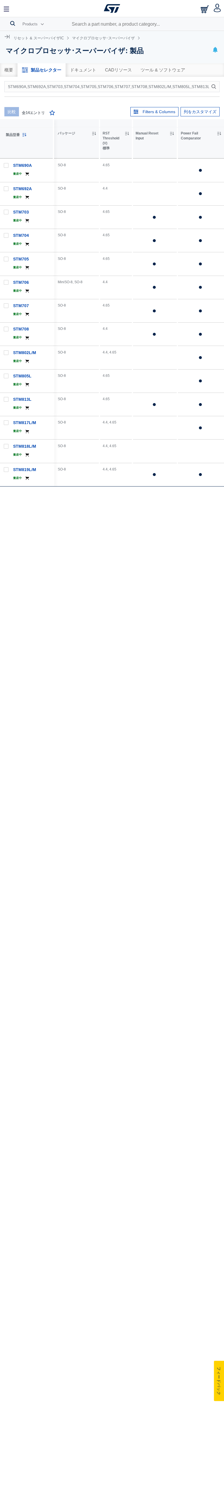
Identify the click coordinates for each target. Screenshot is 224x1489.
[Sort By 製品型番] (24, 134)
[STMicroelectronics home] (112, 8)
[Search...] (13, 23)
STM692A (22, 188)
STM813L (22, 399)
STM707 (21, 305)
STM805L (22, 376)
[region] (139, 303)
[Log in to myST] (217, 8)
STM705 (21, 259)
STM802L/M (24, 352)
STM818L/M (24, 446)
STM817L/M (24, 422)
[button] (6, 8)
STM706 (21, 282)
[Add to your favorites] (52, 113)
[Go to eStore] (205, 9)
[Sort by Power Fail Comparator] (219, 133)
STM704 (21, 235)
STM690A (22, 165)
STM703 (21, 212)
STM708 (21, 329)
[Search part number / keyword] (215, 86)
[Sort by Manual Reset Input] (171, 133)
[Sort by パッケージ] (93, 133)
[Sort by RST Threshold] (126, 133)
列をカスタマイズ (200, 111)
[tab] (9, 70)
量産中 (17, 173)
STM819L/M (24, 469)
